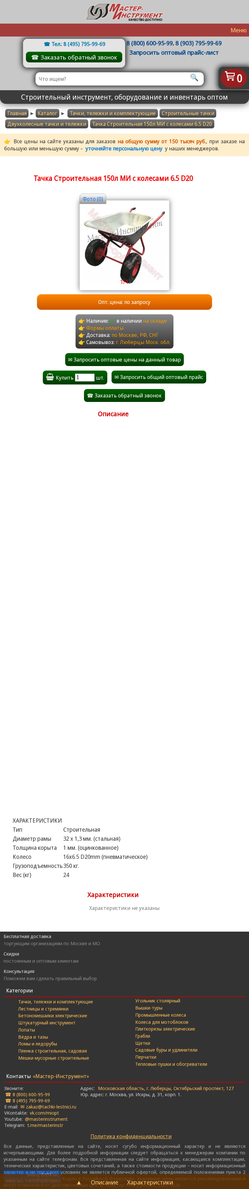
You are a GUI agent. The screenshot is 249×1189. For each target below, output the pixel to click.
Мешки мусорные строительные (53, 1057)
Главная (17, 113)
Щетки (142, 1043)
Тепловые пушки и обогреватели (171, 1064)
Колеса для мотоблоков (161, 1022)
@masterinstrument (46, 1119)
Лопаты (26, 1029)
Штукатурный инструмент (47, 1022)
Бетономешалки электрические (52, 1015)
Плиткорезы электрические (165, 1028)
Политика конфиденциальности (131, 1136)
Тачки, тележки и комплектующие (113, 113)
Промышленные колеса (160, 1014)
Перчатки (145, 1057)
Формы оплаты (105, 327)
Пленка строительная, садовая (52, 1050)
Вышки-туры (148, 1007)
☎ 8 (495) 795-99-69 (27, 1100)
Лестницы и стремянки (43, 1008)
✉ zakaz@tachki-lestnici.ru (48, 1106)
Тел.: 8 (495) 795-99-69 (78, 44)
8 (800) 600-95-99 (149, 43)
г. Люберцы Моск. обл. (143, 342)
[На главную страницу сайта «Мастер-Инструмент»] (124, 12)
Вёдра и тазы (33, 1036)
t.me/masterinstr (45, 1125)
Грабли (142, 1035)
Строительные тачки (188, 113)
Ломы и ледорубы (37, 1043)
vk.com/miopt (44, 1112)
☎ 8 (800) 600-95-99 (27, 1094)
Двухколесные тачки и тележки (46, 123)
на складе (155, 320)
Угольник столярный (157, 1000)
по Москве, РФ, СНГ (135, 335)
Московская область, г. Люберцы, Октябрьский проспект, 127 (166, 1088)
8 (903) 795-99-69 (198, 43)
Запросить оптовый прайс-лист (174, 52)
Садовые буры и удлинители (166, 1049)
